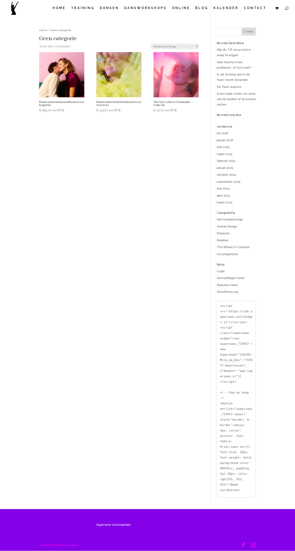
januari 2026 (225, 140)
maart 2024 (224, 202)
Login (221, 271)
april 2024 (223, 195)
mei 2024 (223, 188)
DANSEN (109, 8)
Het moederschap (230, 219)
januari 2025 (225, 168)
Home (43, 30)
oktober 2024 (226, 175)
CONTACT (255, 8)
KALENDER (226, 8)
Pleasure (223, 233)
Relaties (223, 240)
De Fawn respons (229, 87)
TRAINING (83, 8)
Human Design (227, 226)
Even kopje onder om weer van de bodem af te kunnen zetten (236, 99)
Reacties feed (227, 285)
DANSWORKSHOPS (145, 8)
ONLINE (181, 8)
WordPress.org (227, 292)
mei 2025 (223, 147)
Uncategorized (227, 254)
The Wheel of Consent (233, 247)
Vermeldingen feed (230, 278)
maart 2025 (224, 154)
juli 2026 (222, 133)
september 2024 (228, 182)
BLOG (201, 8)
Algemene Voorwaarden (113, 525)
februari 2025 (226, 161)
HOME (59, 8)
